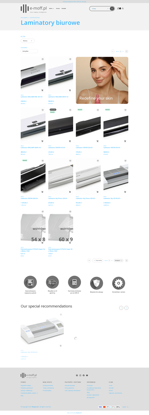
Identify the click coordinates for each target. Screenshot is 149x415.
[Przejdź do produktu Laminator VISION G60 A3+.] (33, 176)
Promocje (90, 385)
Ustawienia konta (48, 385)
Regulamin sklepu (26, 385)
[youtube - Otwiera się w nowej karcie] (87, 375)
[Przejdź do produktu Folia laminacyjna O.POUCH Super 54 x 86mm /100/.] (33, 227)
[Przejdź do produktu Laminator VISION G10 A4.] (60, 125)
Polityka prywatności (27, 388)
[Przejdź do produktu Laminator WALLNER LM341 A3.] (60, 74)
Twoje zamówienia (48, 388)
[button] (112, 8)
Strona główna (24, 17)
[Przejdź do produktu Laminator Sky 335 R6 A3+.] (115, 176)
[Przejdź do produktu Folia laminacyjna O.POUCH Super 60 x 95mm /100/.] (60, 227)
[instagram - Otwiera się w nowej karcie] (80, 375)
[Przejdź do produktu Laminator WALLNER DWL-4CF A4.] (33, 74)
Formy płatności (69, 388)
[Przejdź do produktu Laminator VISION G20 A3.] (88, 125)
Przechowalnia (47, 390)
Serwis (111, 390)
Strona (117, 51)
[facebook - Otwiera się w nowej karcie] (84, 375)
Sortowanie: (24, 47)
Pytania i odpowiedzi (93, 395)
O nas (110, 385)
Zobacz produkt (42, 242)
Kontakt (111, 388)
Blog (88, 392)
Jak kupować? (91, 397)
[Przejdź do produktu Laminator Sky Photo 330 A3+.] (88, 176)
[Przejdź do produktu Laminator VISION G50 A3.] (115, 125)
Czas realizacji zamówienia (72, 390)
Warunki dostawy (70, 385)
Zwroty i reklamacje (26, 390)
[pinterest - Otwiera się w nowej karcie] (77, 375)
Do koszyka (42, 90)
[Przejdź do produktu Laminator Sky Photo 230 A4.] (60, 176)
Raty (22, 395)
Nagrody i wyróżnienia (115, 393)
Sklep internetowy (74, 412)
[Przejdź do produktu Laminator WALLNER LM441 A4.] (33, 125)
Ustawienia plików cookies (28, 393)
